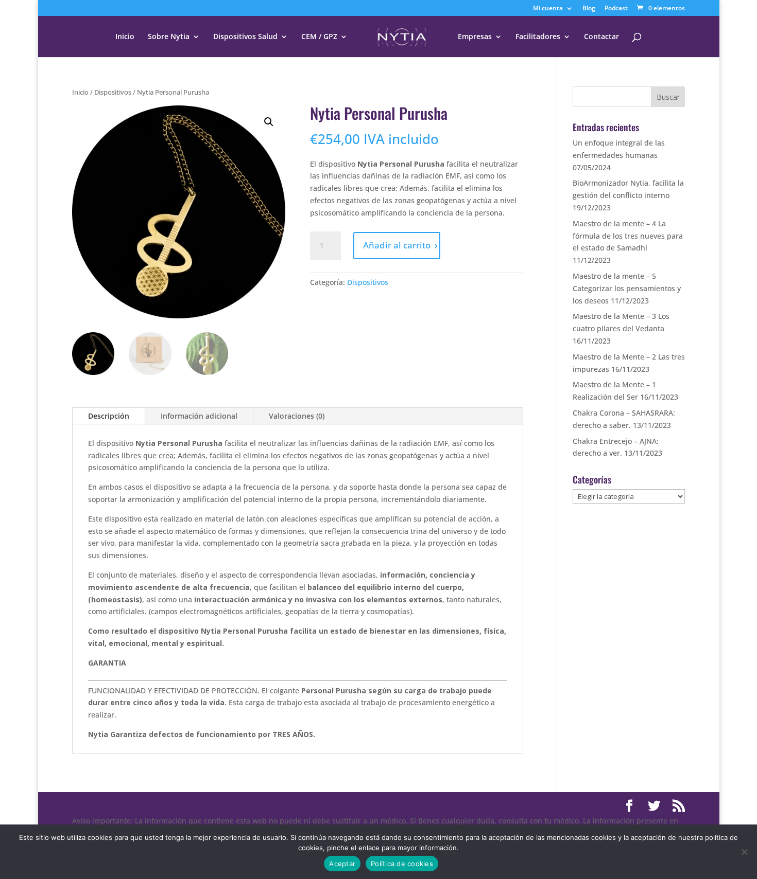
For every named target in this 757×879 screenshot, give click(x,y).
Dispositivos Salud (245, 37)
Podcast (616, 8)
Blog (588, 8)
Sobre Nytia (169, 37)
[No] (744, 852)
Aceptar (342, 863)
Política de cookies (402, 863)
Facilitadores (537, 37)
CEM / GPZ (319, 37)
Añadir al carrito (397, 245)
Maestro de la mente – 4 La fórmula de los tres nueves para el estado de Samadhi (628, 236)
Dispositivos (112, 92)
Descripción (108, 416)
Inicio (124, 37)
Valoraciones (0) (296, 416)
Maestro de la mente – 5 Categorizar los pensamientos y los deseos (627, 288)
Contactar (601, 37)
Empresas (475, 37)
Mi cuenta (548, 8)
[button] (269, 122)
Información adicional (199, 416)
